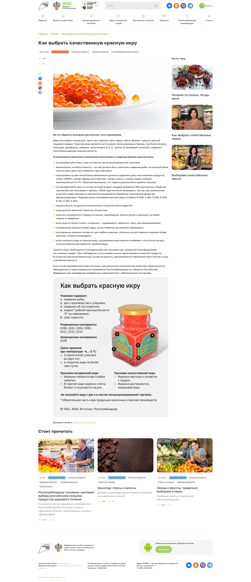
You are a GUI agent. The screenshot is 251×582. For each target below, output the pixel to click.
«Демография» (64, 563)
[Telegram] (40, 92)
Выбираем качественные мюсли (190, 176)
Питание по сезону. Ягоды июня (190, 96)
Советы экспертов (107, 482)
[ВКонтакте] (40, 78)
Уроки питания (46, 486)
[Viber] (40, 88)
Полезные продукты (76, 477)
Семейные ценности (69, 482)
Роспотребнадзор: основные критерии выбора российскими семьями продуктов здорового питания (66, 495)
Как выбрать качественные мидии (191, 136)
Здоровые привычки (48, 482)
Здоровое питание (57, 477)
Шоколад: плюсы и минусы (117, 488)
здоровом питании (84, 422)
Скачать (163, 549)
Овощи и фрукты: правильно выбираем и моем (177, 489)
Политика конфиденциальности (51, 577)
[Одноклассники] (40, 83)
